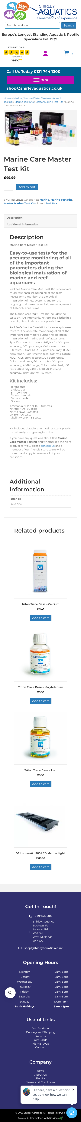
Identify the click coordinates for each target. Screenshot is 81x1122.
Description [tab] (15, 217)
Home (7, 98)
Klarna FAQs (40, 1043)
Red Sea (51, 203)
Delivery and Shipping (40, 1032)
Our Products (41, 1028)
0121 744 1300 (47, 71)
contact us (48, 445)
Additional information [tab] (22, 224)
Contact (40, 1047)
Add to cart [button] (40, 618)
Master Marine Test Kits (49, 101)
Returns (40, 1036)
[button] (10, 992)
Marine (17, 98)
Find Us (41, 1078)
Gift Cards (40, 1040)
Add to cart (27, 187)
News (40, 1070)
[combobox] (32, 25)
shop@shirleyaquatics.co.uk (34, 88)
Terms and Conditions (40, 1082)
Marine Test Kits (24, 101)
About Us (40, 1074)
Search (68, 25)
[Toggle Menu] (40, 80)
